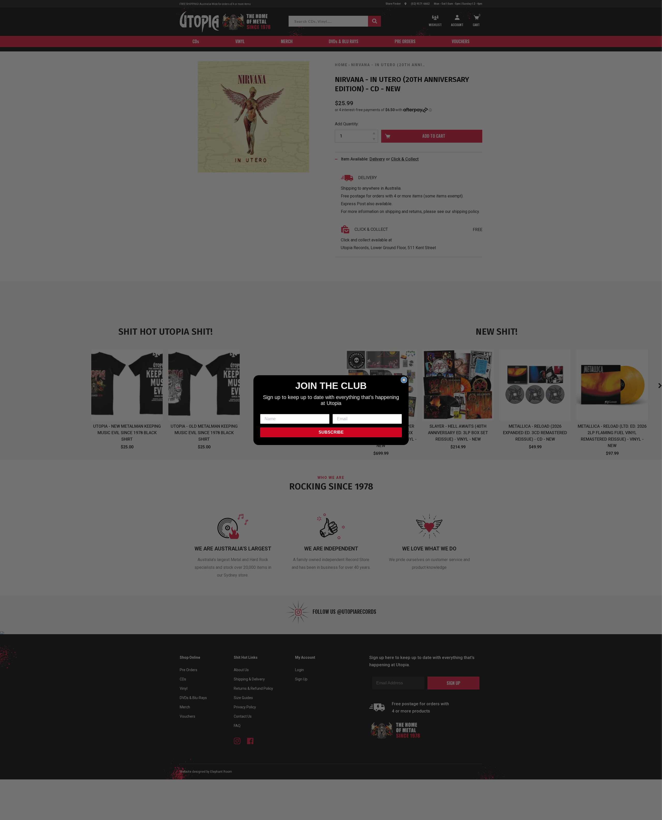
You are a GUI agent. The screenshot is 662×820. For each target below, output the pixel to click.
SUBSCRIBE (331, 432)
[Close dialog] (404, 379)
